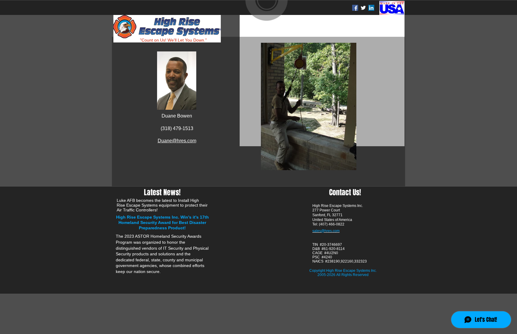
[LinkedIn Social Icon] (371, 8)
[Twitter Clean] (363, 8)
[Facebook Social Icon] (355, 8)
